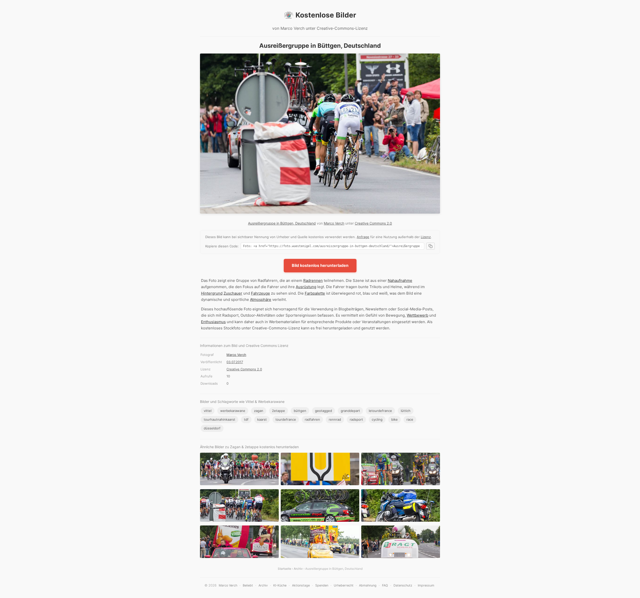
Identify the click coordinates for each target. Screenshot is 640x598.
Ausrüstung (306, 286)
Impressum (426, 585)
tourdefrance (286, 419)
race (409, 419)
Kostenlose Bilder (326, 15)
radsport (356, 419)
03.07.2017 (234, 362)
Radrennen (313, 280)
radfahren (312, 419)
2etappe (278, 411)
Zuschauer (233, 293)
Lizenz (426, 237)
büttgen (300, 411)
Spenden (321, 585)
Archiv (298, 568)
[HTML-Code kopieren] (430, 246)
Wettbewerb (417, 315)
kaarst (262, 419)
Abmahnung (367, 585)
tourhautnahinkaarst (219, 419)
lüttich (405, 411)
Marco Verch (334, 223)
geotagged (323, 411)
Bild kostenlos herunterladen (320, 265)
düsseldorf (212, 428)
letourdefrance (380, 411)
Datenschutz (403, 585)
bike (394, 419)
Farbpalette (315, 293)
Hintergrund (211, 293)
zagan (258, 411)
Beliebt (248, 585)
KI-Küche (279, 585)
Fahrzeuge (260, 293)
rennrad (335, 419)
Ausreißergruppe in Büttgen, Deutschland (282, 223)
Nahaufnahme (400, 280)
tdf (246, 419)
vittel (208, 411)
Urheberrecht (344, 585)
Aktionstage (301, 585)
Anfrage (363, 237)
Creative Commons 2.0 (373, 223)
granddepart (350, 411)
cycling (377, 419)
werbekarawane (232, 411)
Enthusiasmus (213, 321)
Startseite (284, 568)
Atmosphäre (260, 299)
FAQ (385, 585)
